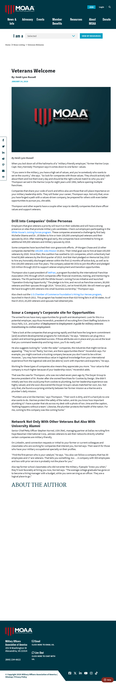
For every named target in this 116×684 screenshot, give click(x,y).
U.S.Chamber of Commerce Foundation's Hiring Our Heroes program (66, 294)
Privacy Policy (20, 677)
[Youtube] (85, 673)
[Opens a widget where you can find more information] (107, 680)
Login (101, 7)
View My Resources (91, 36)
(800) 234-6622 (13, 659)
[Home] (19, 9)
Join (91, 7)
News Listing (19, 44)
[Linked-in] (80, 673)
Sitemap (9, 677)
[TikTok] (96, 673)
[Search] (109, 7)
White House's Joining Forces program (31, 232)
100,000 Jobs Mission (46, 250)
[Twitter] (75, 673)
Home (8, 44)
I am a (18, 36)
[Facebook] (70, 673)
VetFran (52, 272)
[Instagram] (91, 673)
